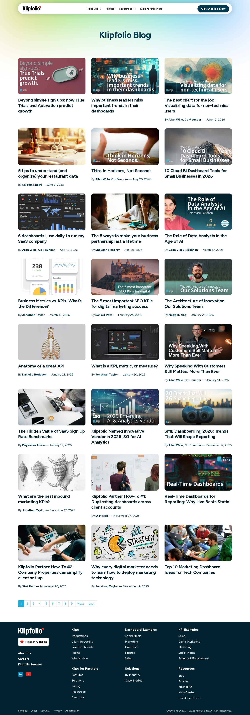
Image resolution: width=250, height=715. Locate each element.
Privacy (58, 710)
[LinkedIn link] (20, 674)
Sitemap (22, 710)
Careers (23, 659)
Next (80, 603)
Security (45, 710)
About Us (24, 653)
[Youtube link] (28, 674)
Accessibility (72, 710)
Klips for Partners (151, 8)
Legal (34, 710)
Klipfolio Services (30, 664)
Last (91, 603)
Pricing (110, 8)
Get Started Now (213, 8)
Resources (126, 8)
